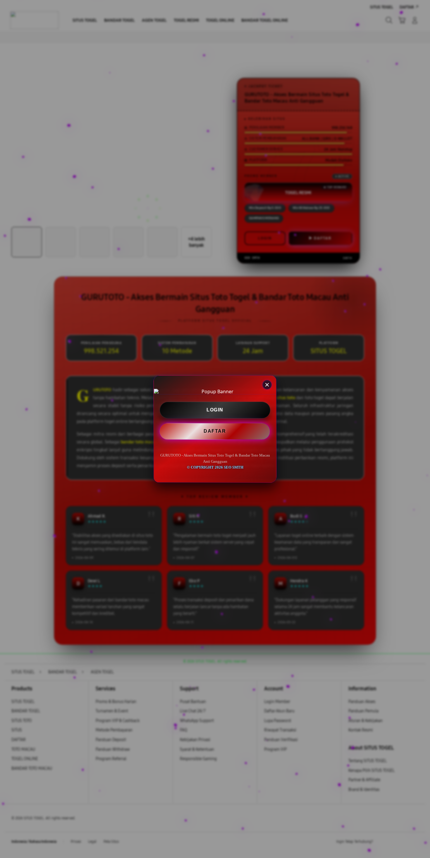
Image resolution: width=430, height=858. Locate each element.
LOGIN (215, 409)
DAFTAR (215, 430)
